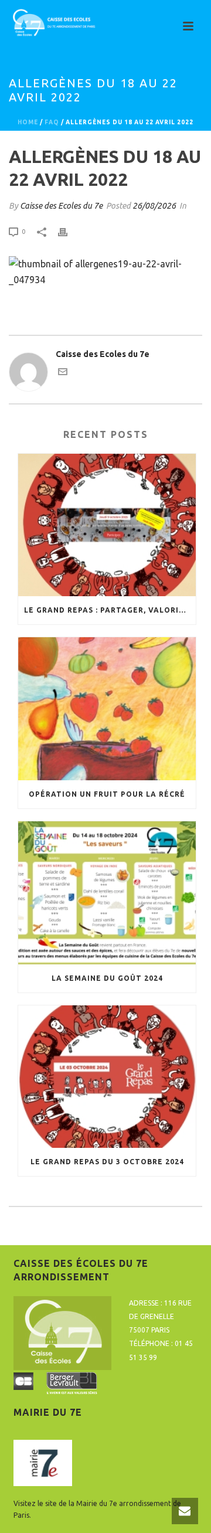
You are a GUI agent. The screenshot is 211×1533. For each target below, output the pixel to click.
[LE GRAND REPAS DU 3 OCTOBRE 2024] (107, 1076)
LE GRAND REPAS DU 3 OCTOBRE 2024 (107, 1161)
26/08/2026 (154, 205)
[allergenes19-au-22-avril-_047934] (105, 271)
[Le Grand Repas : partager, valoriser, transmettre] (107, 525)
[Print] (68, 231)
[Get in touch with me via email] (62, 373)
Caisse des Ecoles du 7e (61, 205)
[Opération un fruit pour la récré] (107, 708)
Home (28, 122)
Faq (52, 122)
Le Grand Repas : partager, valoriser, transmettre (110, 610)
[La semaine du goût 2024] (107, 892)
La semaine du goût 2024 (107, 978)
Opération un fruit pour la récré (107, 794)
